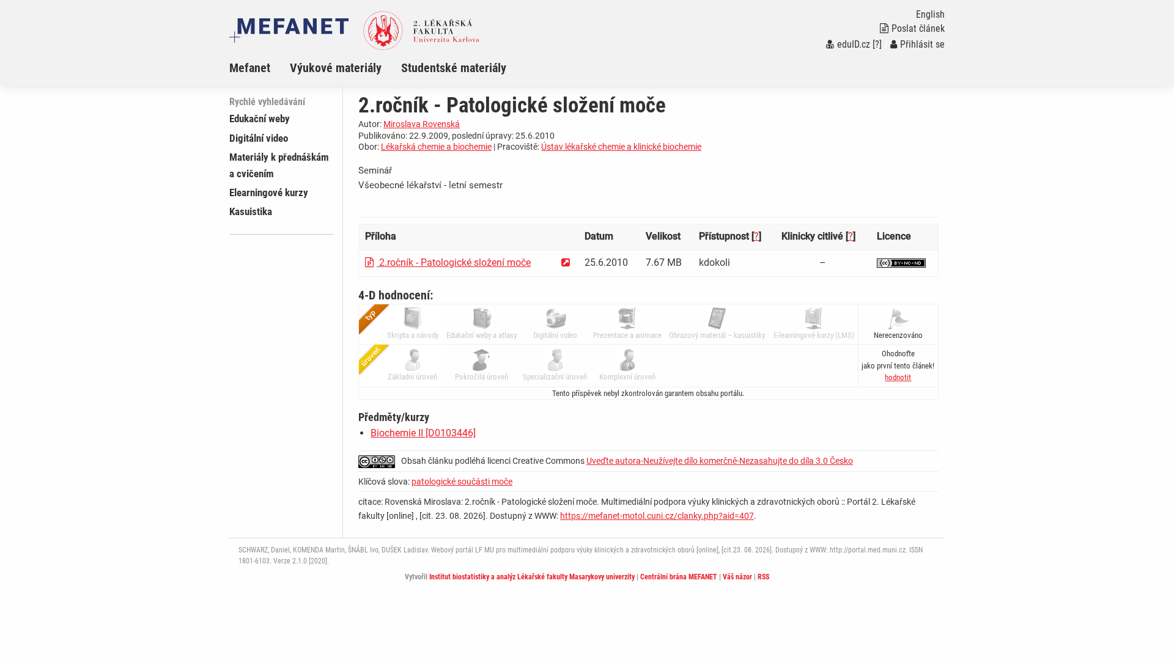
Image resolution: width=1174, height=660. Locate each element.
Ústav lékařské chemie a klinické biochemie (621, 147)
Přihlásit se (922, 44)
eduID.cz (853, 44)
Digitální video (258, 138)
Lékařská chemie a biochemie (436, 147)
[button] (898, 377)
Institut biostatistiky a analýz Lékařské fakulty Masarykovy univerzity (532, 577)
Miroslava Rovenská (421, 124)
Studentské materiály (453, 68)
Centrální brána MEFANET (678, 577)
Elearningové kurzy (268, 192)
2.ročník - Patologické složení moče (454, 262)
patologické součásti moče (462, 481)
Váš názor (737, 577)
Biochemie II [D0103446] (423, 433)
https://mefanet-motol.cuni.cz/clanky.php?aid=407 (657, 516)
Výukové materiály (336, 68)
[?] (877, 44)
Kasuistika (250, 211)
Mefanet (249, 68)
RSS (763, 577)
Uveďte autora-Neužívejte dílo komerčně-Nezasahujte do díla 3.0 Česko (719, 461)
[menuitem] (259, 68)
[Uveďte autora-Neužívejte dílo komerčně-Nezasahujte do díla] (901, 262)
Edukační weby (259, 118)
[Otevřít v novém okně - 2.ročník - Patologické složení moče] (565, 262)
